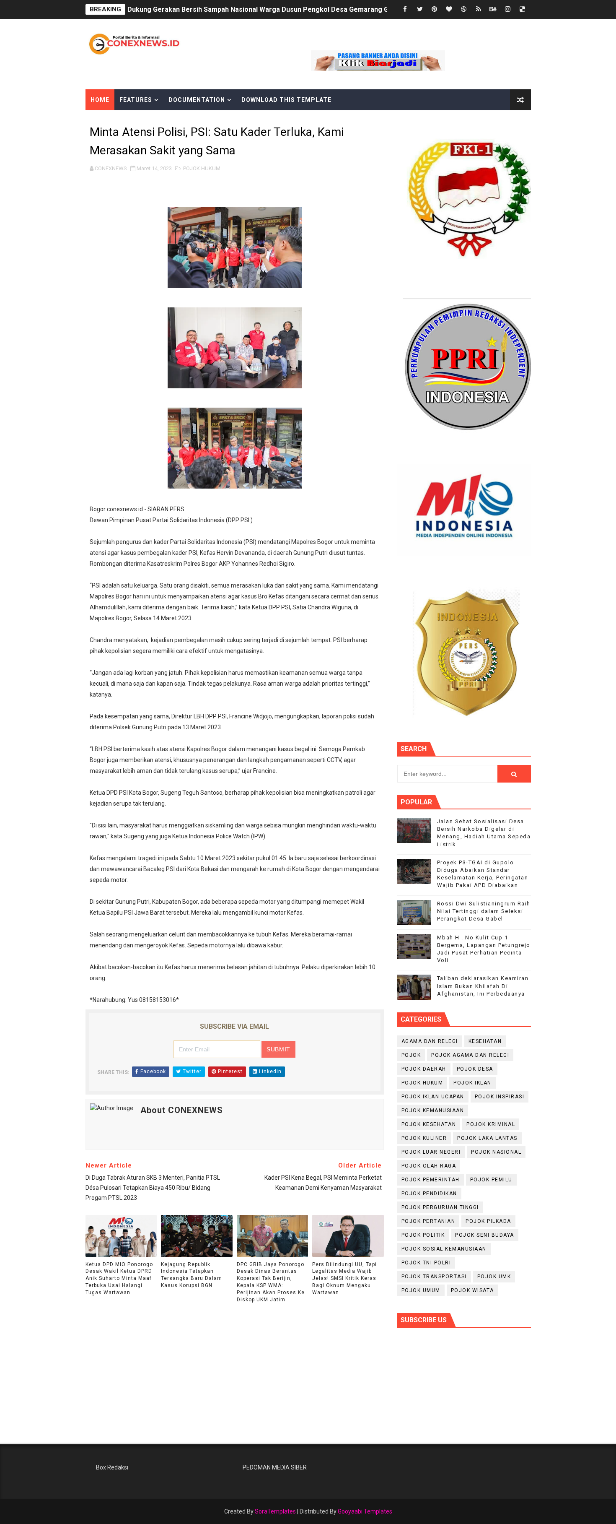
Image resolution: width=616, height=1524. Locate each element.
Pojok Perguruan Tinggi (440, 1207)
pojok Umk (494, 1277)
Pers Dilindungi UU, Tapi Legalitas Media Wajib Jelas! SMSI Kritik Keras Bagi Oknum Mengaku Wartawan (344, 1278)
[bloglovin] (449, 9)
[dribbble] (464, 9)
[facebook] (405, 9)
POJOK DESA (475, 1069)
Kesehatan (485, 1041)
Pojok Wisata (472, 1290)
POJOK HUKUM (201, 168)
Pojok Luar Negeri (431, 1152)
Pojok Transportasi (434, 1277)
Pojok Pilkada (488, 1221)
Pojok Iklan (472, 1083)
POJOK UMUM (420, 1290)
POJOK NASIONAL (496, 1152)
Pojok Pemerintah (430, 1180)
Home (100, 99)
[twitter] (420, 9)
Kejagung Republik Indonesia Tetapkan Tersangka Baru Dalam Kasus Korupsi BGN (191, 1274)
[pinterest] (434, 9)
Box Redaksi (112, 1467)
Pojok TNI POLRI (426, 1263)
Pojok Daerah (423, 1069)
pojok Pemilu (491, 1180)
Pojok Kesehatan (428, 1124)
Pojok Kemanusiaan (432, 1110)
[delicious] (522, 9)
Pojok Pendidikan (429, 1193)
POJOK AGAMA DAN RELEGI (470, 1055)
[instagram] (508, 9)
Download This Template (286, 99)
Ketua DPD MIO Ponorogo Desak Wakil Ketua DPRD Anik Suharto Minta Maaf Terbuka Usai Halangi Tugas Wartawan (119, 1278)
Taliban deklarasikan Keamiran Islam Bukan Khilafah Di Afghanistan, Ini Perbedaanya (483, 985)
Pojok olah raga (428, 1166)
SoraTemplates (275, 1511)
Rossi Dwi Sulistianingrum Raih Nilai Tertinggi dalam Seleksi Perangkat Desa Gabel (484, 911)
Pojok (411, 1055)
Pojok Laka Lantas (487, 1138)
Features (135, 99)
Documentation (196, 99)
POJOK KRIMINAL (490, 1124)
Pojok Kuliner (424, 1138)
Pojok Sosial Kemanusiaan (444, 1249)
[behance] (493, 9)
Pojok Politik (423, 1235)
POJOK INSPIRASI (500, 1097)
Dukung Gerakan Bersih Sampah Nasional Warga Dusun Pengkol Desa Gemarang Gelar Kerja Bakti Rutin (291, 9)
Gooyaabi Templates (365, 1511)
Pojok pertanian (428, 1221)
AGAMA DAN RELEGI (429, 1041)
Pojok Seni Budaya (484, 1235)
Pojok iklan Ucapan (432, 1097)
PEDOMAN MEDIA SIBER (275, 1467)
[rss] (478, 9)
